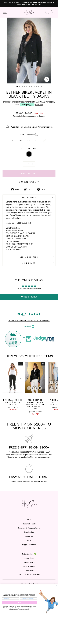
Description (29, 197)
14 (36, 140)
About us (29, 536)
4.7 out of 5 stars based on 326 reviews (29, 320)
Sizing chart (29, 558)
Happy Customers (29, 544)
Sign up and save (28, 583)
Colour (29, 148)
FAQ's (29, 519)
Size (27, 134)
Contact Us (29, 570)
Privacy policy (29, 562)
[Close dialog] (56, 585)
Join (19, 603)
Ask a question (29, 257)
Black (29, 154)
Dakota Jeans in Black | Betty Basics (12, 402)
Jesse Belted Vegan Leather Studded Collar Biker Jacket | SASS (35, 404)
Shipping (25, 116)
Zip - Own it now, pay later (29, 575)
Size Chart (29, 263)
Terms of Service (29, 566)
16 (44, 140)
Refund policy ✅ (29, 554)
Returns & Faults (29, 524)
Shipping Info (29, 532)
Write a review (29, 296)
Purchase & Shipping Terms (29, 528)
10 (20, 140)
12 (28, 140)
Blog (29, 540)
